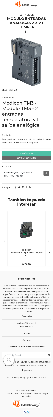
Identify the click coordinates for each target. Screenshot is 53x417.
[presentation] (4, 241)
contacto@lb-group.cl (26, 323)
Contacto (26, 340)
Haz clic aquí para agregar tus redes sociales (26, 377)
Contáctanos (26, 153)
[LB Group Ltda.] (26, 4)
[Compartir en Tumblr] (26, 187)
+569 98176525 (26, 326)
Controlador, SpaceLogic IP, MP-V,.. (26, 254)
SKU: (4, 89)
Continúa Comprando (26, 158)
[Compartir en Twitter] (19, 187)
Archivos (6, 166)
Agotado (6, 135)
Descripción (8, 97)
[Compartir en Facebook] (15, 187)
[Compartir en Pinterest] (23, 187)
